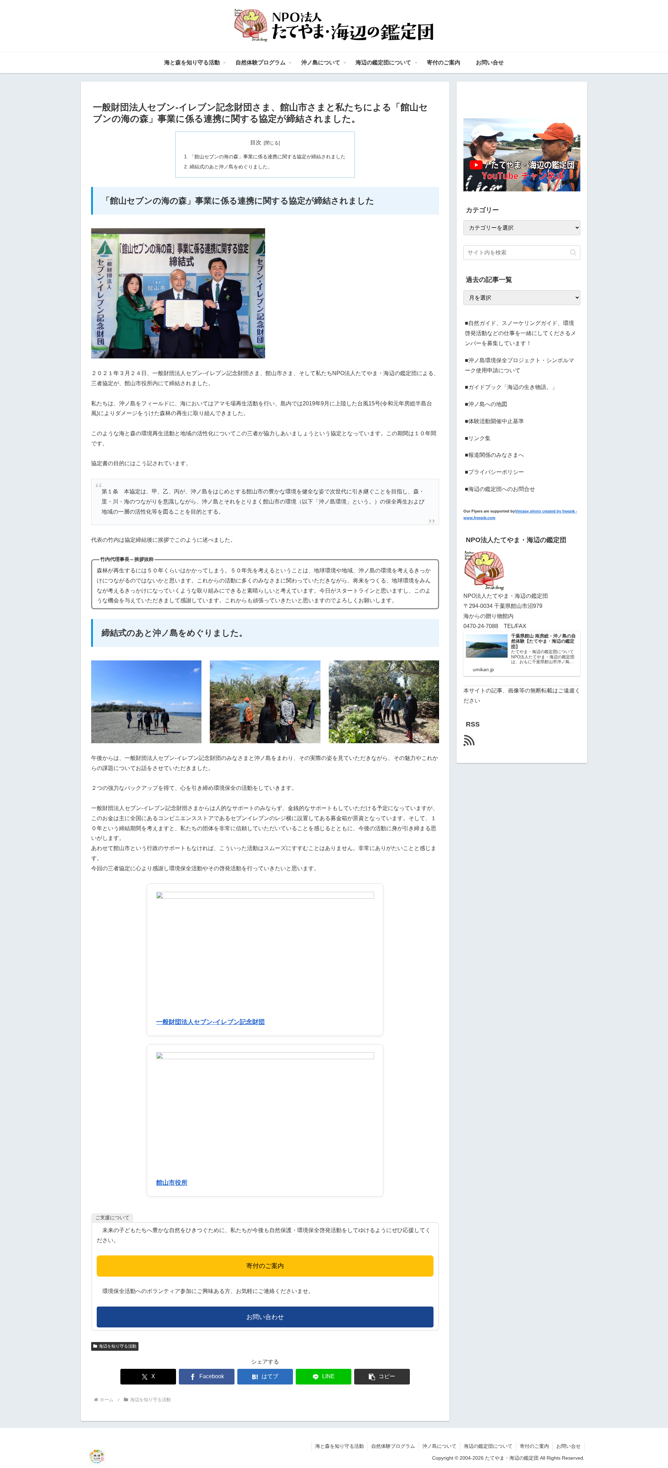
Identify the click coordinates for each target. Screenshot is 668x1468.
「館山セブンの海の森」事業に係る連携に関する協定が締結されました (267, 156)
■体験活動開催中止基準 (494, 421)
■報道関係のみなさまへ (494, 455)
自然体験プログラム (393, 1446)
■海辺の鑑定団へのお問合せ (500, 489)
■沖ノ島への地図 (486, 404)
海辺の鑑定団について (488, 1446)
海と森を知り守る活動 (339, 1446)
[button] (382, 1376)
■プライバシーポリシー (494, 472)
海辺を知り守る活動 (117, 1346)
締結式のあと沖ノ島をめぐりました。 (231, 166)
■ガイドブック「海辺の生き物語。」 (511, 387)
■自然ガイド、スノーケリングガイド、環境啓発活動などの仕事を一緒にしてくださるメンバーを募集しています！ (520, 333)
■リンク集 (478, 438)
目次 (255, 142)
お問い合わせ (265, 1317)
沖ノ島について (439, 1446)
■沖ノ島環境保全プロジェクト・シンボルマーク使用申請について (519, 365)
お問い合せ (568, 1446)
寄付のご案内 (265, 1265)
